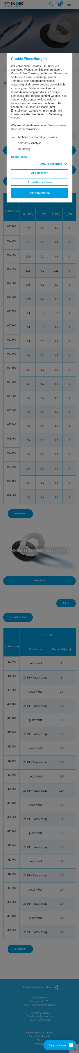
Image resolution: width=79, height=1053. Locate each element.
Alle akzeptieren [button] (39, 193)
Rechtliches (19, 157)
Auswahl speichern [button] (40, 182)
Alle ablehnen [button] (39, 172)
